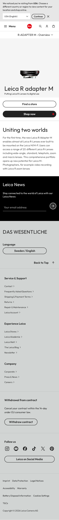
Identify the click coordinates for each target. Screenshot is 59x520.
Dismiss (48, 16)
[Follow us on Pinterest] (52, 448)
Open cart (53, 26)
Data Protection (20, 480)
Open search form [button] (40, 26)
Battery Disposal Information (17, 495)
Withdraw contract (21, 422)
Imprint (6, 480)
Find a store (29, 104)
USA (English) (10, 16)
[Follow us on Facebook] (25, 448)
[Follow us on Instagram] (7, 448)
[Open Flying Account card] (47, 26)
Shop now (29, 114)
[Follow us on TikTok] (34, 448)
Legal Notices (36, 480)
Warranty (22, 488)
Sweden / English (24, 250)
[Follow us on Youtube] (16, 448)
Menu (12, 26)
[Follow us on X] (43, 448)
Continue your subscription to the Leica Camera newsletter (53, 206)
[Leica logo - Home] (29, 26)
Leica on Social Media (29, 459)
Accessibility (9, 488)
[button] (53, 263)
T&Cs (5, 503)
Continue (38, 16)
